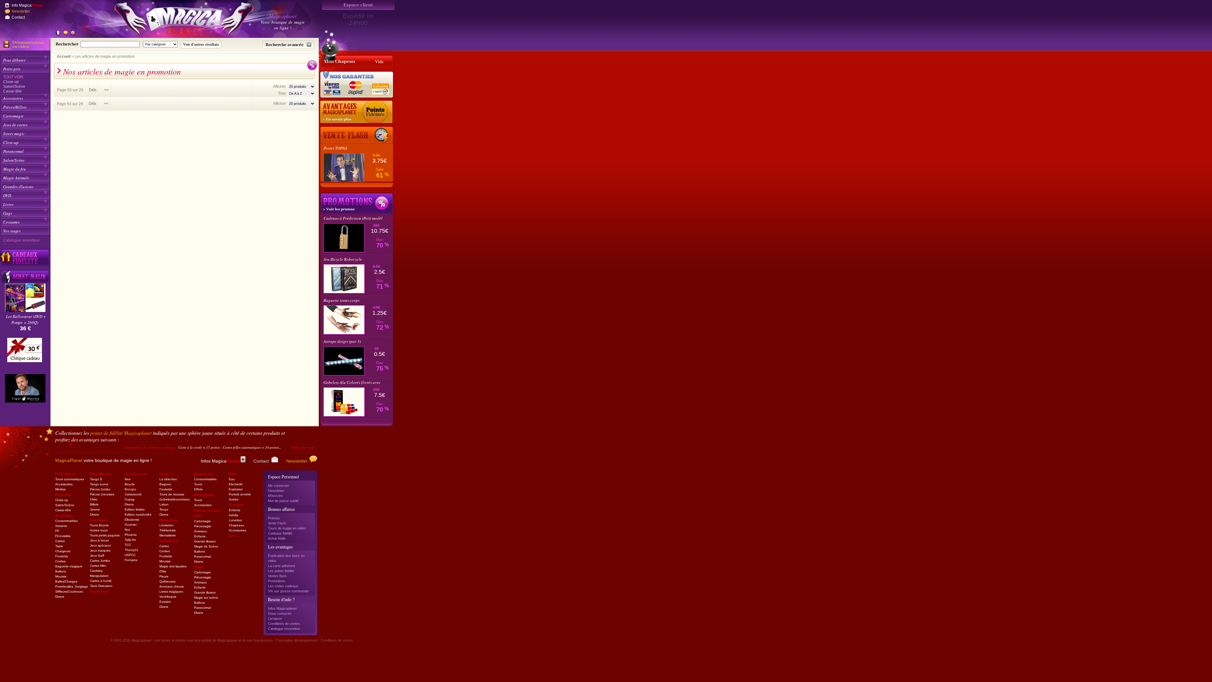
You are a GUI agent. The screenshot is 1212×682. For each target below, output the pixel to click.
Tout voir (13, 77)
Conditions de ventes (284, 623)
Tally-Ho (130, 539)
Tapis (59, 546)
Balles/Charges (66, 581)
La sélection (168, 479)
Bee (128, 479)
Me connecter (278, 486)
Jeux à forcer (99, 540)
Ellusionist (132, 519)
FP (57, 531)
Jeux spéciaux (100, 545)
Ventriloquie (167, 596)
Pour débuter (14, 60)
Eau (232, 479)
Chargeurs (62, 551)
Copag (129, 499)
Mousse (61, 576)
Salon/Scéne (14, 160)
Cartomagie (13, 116)
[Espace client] (358, 5)
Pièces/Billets (15, 107)
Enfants (199, 536)
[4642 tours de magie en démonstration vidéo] (25, 44)
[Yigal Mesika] (25, 388)
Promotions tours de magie (356, 203)
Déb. (93, 90)
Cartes (60, 541)
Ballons (60, 571)
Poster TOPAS (335, 148)
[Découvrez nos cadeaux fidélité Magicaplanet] (25, 257)
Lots (232, 536)
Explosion (236, 489)
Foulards (61, 556)
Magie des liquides (173, 566)
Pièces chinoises (102, 494)
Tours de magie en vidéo (287, 528)
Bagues (165, 484)
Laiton (164, 504)
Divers (59, 596)
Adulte (233, 515)
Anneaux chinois (171, 586)
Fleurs (163, 576)
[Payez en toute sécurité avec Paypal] (354, 87)
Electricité (236, 484)
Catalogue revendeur (21, 240)
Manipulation (99, 575)
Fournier (131, 524)
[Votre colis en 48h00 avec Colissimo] (380, 87)
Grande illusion (205, 541)
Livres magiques (171, 591)
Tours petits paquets (105, 535)
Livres (8, 204)
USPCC (130, 555)
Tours (198, 484)
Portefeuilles (64, 586)
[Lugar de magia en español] (65, 33)
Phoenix (131, 534)
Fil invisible (63, 536)
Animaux (200, 531)
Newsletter (21, 11)
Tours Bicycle (99, 525)
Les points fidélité (281, 571)
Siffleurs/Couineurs (69, 591)
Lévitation (166, 525)
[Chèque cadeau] (24, 352)
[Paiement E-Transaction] (334, 87)
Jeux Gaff (97, 555)
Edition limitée (135, 509)
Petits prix (12, 69)
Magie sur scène (206, 597)
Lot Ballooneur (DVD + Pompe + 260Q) (26, 319)
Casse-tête (12, 91)
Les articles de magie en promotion (104, 56)
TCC (128, 545)
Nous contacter (280, 613)
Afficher (280, 86)
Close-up (11, 82)
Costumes (11, 222)
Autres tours (99, 530)
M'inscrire (275, 496)
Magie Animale (16, 178)
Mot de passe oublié (283, 501)
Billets (94, 504)
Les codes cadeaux (283, 586)
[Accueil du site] (177, 20)
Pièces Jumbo (100, 489)
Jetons (95, 509)
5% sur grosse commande (288, 591)
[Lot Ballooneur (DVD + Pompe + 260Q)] (25, 310)
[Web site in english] (72, 33)
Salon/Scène (14, 86)
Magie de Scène (206, 546)
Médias (60, 489)
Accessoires (13, 98)
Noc (127, 529)
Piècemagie (202, 526)
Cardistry (96, 570)
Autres (233, 499)
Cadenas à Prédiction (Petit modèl (353, 218)
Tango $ (96, 479)
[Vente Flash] (356, 135)
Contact (18, 17)
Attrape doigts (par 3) (342, 341)
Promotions (276, 581)
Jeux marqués (100, 550)
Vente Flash (277, 523)
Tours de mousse (171, 494)
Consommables (66, 521)
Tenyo (163, 509)
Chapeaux (236, 525)
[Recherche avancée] (288, 44)
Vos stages (12, 231)
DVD (7, 195)
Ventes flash (277, 576)
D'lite (162, 571)
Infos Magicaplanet (282, 608)
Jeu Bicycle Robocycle (343, 259)
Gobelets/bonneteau (174, 499)
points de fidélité (121, 432)
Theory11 (131, 550)
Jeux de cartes (15, 125)
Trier (282, 93)
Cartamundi (133, 494)
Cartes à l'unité (101, 581)
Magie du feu (14, 169)
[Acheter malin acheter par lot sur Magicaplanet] (25, 276)
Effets (198, 489)
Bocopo (130, 489)
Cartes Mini (98, 565)
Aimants (61, 526)
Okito (94, 499)
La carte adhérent (281, 566)
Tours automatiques (69, 479)
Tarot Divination (101, 586)
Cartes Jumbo (100, 560)
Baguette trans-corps (341, 300)
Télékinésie (167, 530)
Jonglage (81, 586)
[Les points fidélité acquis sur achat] (356, 112)
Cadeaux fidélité (280, 533)
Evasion (165, 601)
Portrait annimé (240, 494)
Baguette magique (68, 566)
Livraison (275, 618)
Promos (274, 518)
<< (106, 90)
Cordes (60, 561)
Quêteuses (167, 581)
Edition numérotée (138, 514)
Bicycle (130, 484)
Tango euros (99, 484)
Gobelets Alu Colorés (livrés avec (352, 382)
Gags (7, 213)
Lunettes (235, 520)
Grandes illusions (18, 186)
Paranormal (13, 151)
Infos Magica (220, 461)
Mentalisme (167, 535)
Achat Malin (277, 538)
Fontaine (131, 560)
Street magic (14, 133)
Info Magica (27, 5)
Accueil (63, 56)
